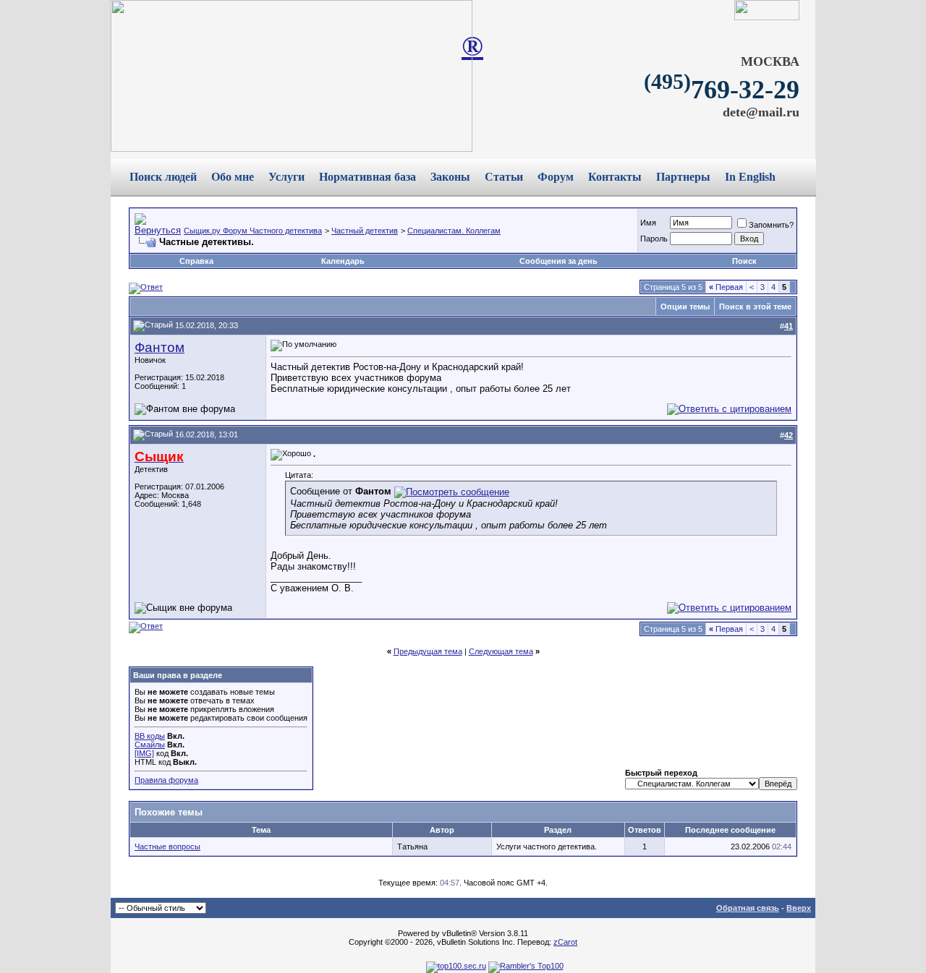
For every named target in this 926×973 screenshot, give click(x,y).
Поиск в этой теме (755, 306)
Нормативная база (367, 177)
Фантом (159, 347)
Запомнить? (771, 224)
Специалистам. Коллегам (454, 230)
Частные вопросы (167, 846)
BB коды (150, 736)
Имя (648, 222)
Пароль (654, 238)
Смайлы (150, 744)
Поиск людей (163, 177)
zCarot (565, 942)
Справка (196, 261)
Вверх (798, 908)
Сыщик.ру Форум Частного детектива (253, 230)
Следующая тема (501, 651)
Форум (556, 177)
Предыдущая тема (428, 651)
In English (750, 177)
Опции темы (685, 306)
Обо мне (232, 177)
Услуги (286, 177)
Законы (450, 177)
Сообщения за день (558, 261)
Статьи (504, 177)
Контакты (615, 177)
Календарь (343, 261)
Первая (726, 287)
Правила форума (166, 780)
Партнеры (683, 177)
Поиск (744, 261)
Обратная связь (747, 908)
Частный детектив (364, 230)
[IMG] (144, 753)
